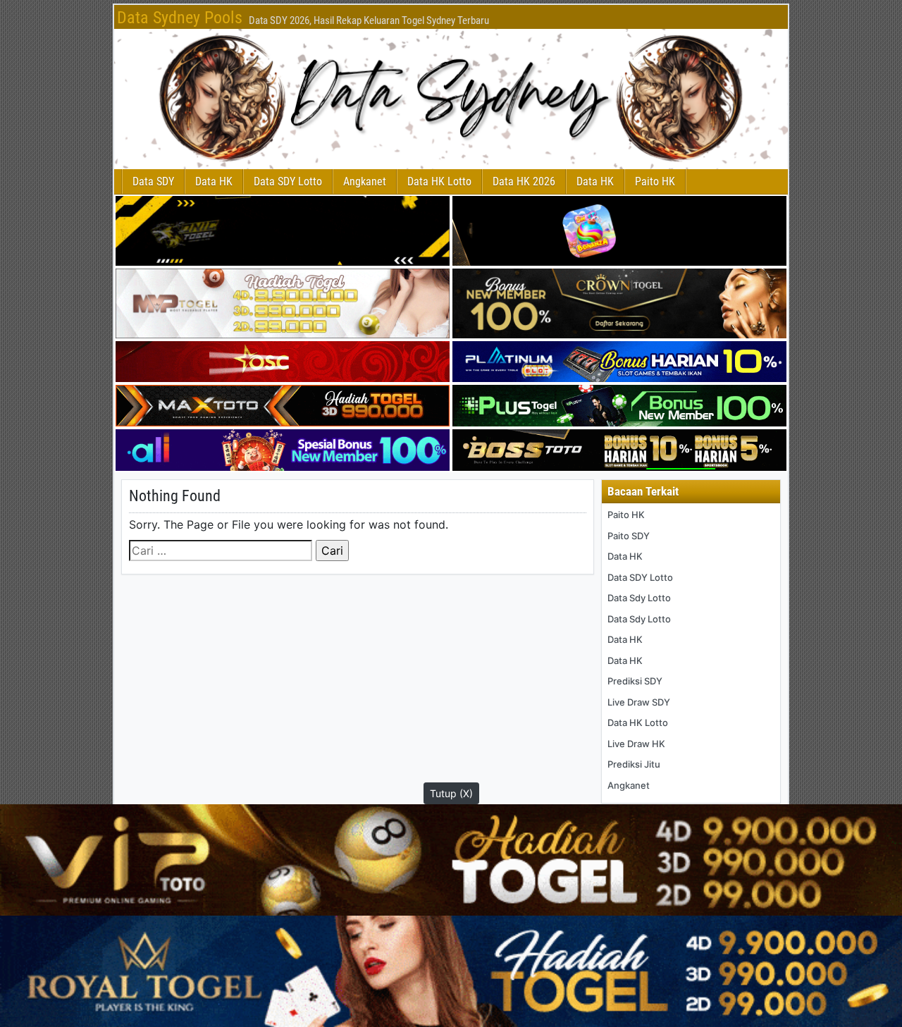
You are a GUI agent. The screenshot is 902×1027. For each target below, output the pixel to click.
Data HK (214, 181)
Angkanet (364, 181)
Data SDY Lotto (288, 181)
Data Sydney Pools (179, 17)
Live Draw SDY (638, 702)
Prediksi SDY (634, 681)
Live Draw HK (636, 743)
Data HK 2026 (524, 181)
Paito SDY (628, 535)
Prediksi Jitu (633, 764)
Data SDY (153, 181)
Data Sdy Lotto (639, 597)
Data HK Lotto (439, 181)
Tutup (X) (451, 793)
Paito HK (655, 181)
